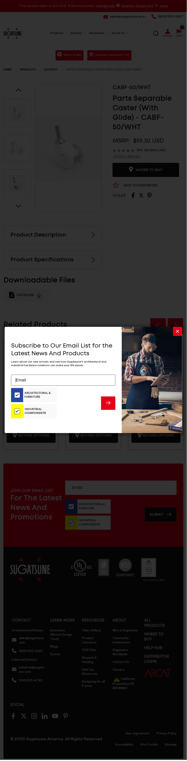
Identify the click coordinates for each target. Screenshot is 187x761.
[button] (177, 331)
